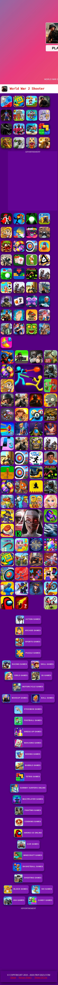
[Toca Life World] (6, 292)
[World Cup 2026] (6, 120)
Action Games (32, 619)
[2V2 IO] (44, 223)
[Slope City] (31, 223)
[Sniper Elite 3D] (6, 265)
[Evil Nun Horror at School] (44, 306)
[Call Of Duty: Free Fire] (6, 306)
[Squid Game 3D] (19, 134)
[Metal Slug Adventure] (6, 237)
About (13, 977)
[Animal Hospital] (31, 147)
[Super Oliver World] (31, 106)
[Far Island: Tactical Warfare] (6, 320)
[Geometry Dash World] (19, 106)
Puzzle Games (32, 653)
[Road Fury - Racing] (31, 134)
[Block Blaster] (44, 134)
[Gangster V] (44, 147)
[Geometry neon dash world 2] (31, 120)
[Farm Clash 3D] (44, 320)
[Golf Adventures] (6, 278)
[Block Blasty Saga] (19, 237)
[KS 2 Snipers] (19, 147)
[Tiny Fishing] (44, 251)
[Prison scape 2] (19, 320)
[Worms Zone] (19, 251)
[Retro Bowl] (31, 265)
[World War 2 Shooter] (44, 106)
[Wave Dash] (31, 278)
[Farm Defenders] (6, 147)
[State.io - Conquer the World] (6, 106)
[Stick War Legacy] (19, 333)
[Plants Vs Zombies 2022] (6, 251)
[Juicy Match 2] (6, 347)
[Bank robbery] (6, 333)
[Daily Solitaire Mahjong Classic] (19, 265)
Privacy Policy (25, 977)
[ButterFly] (31, 306)
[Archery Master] (31, 251)
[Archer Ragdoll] (19, 223)
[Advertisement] (29, 939)
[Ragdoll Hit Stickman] (6, 223)
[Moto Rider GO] (44, 237)
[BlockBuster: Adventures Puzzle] (19, 278)
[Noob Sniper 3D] (44, 292)
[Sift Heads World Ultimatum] (6, 134)
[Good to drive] (19, 292)
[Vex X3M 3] (44, 278)
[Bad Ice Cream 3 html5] (44, 265)
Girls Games (21, 675)
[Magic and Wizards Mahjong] (19, 306)
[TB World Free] (44, 120)
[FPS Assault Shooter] (31, 292)
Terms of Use (40, 977)
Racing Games (19, 664)
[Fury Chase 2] (31, 320)
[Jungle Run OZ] (31, 333)
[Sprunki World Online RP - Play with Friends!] (19, 120)
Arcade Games (33, 630)
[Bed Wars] (44, 333)
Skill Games (47, 664)
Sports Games (32, 642)
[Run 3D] (31, 237)
